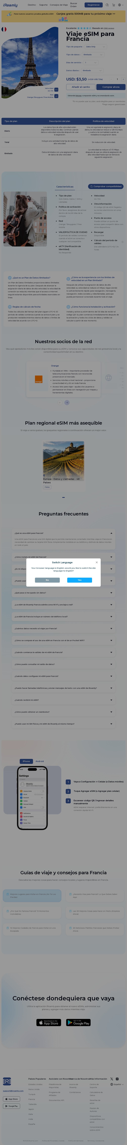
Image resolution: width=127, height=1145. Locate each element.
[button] (96, 562)
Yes (79, 580)
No (47, 580)
